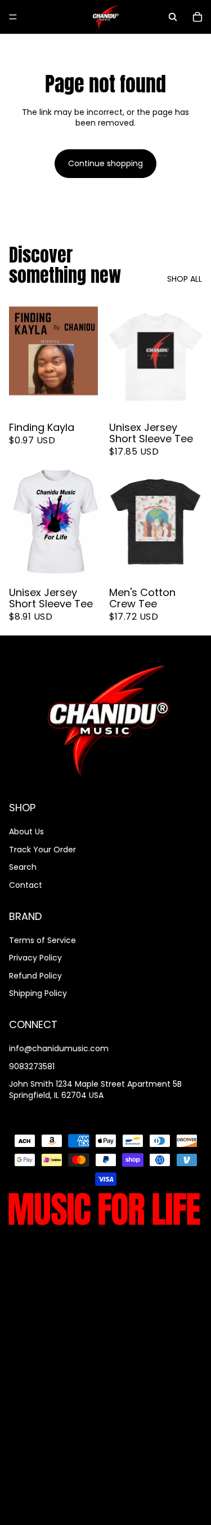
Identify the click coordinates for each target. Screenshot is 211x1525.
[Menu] (13, 17)
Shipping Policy (38, 993)
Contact (25, 885)
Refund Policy (35, 975)
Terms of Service (42, 940)
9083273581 (32, 1066)
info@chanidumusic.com (59, 1049)
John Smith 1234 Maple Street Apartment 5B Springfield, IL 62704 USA (95, 1090)
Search (23, 867)
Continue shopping (105, 163)
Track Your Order (42, 849)
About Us (26, 831)
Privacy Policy (35, 958)
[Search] (172, 17)
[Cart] (197, 17)
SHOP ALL (184, 279)
